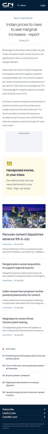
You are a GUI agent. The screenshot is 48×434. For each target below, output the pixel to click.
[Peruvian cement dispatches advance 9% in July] (24, 216)
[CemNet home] (7, 5)
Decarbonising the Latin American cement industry (25, 394)
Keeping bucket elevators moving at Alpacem (22, 384)
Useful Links (9, 413)
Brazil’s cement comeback (18, 375)
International (26, 18)
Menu (23, 5)
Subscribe (8, 409)
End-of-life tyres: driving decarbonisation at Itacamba (25, 367)
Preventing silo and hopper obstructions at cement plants (25, 357)
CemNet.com (9, 417)
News (16, 18)
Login (43, 5)
